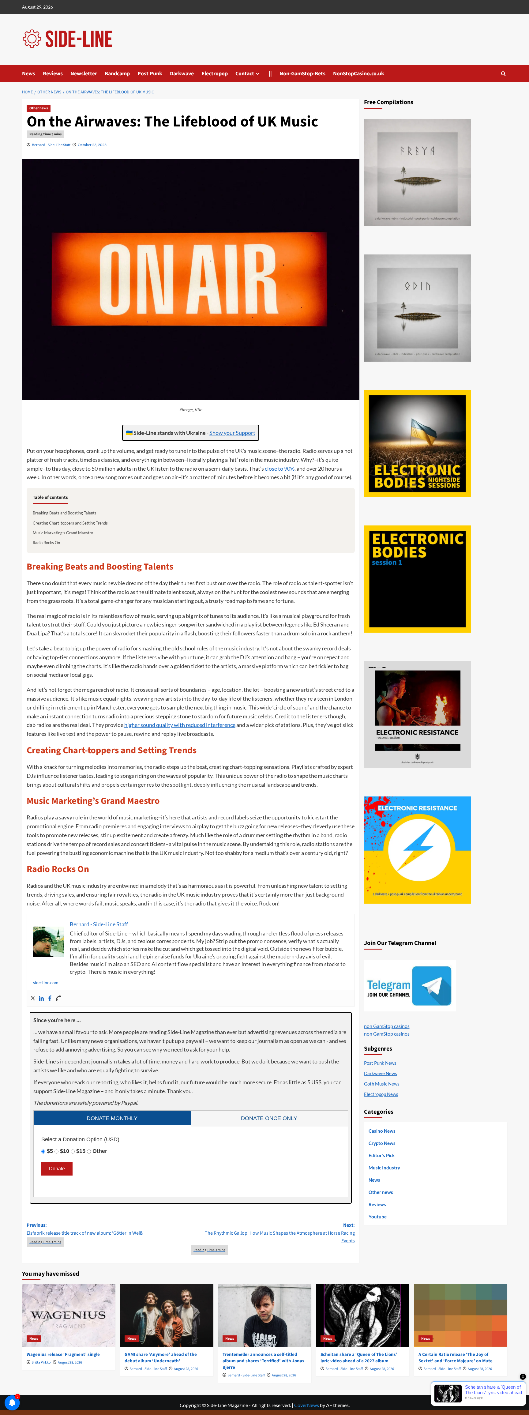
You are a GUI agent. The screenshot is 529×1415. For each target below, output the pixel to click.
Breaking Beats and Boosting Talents (64, 512)
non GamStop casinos (387, 1026)
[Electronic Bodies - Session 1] (417, 579)
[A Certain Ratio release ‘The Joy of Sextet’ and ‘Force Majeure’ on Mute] (460, 1315)
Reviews (53, 73)
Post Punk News (380, 1063)
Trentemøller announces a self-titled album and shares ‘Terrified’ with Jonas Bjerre (263, 1361)
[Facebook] (50, 998)
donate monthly (112, 1118)
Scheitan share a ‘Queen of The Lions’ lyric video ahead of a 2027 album (359, 1357)
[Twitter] (33, 998)
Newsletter (83, 73)
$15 (80, 1151)
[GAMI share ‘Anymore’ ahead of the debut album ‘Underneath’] (166, 1315)
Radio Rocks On (46, 542)
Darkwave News (380, 1073)
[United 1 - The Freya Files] (417, 172)
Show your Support (232, 432)
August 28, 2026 (70, 1362)
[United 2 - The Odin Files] (417, 308)
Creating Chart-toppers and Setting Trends (70, 523)
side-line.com (45, 982)
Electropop (214, 73)
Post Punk (149, 73)
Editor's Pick (382, 1155)
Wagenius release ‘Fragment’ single (63, 1354)
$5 (50, 1151)
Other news (38, 108)
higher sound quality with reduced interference (179, 724)
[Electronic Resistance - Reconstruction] (417, 714)
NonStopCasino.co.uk (358, 73)
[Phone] (58, 998)
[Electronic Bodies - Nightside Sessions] (417, 443)
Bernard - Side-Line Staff (51, 144)
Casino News (382, 1131)
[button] (503, 73)
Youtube (378, 1216)
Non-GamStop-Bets (302, 73)
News (28, 73)
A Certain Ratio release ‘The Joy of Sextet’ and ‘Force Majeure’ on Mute (455, 1357)
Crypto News (382, 1143)
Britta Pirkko (41, 1362)
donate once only (269, 1118)
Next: (280, 1233)
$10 (64, 1151)
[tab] (112, 1118)
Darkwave (182, 73)
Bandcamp (117, 73)
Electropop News (381, 1094)
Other (99, 1151)
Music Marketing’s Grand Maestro (63, 532)
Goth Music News (382, 1083)
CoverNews (306, 1405)
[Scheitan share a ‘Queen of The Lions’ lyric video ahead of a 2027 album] (362, 1315)
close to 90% (280, 468)
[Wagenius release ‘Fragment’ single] (68, 1315)
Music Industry (384, 1167)
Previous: (85, 1229)
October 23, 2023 (92, 144)
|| (270, 73)
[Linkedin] (41, 998)
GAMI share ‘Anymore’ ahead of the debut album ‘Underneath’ (161, 1357)
